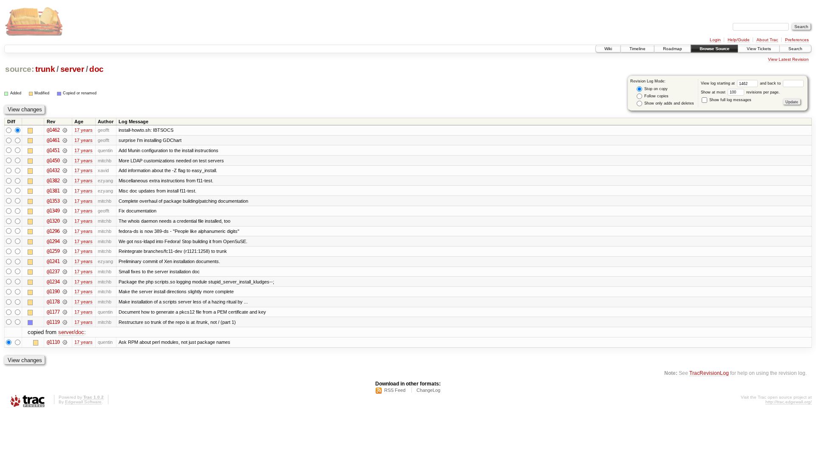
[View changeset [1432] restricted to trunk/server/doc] (64, 170)
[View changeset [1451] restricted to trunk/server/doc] (64, 150)
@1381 (53, 191)
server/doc (71, 332)
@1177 (53, 312)
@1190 (53, 292)
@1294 (53, 241)
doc (96, 69)
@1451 (53, 150)
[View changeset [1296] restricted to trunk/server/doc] (64, 231)
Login (715, 39)
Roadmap (672, 48)
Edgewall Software (83, 402)
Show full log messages (729, 100)
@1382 (53, 181)
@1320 (53, 221)
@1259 (53, 251)
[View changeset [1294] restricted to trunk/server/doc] (64, 241)
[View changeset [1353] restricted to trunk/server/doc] (64, 201)
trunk (45, 69)
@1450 (53, 161)
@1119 (53, 322)
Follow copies (656, 96)
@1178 (53, 302)
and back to (771, 83)
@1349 (53, 211)
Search (795, 48)
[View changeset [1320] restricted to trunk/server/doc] (64, 221)
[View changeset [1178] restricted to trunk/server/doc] (64, 302)
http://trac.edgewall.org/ (788, 402)
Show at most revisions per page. (740, 92)
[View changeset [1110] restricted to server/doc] (64, 342)
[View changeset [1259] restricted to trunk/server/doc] (64, 251)
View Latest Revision (788, 59)
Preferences (797, 39)
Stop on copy (655, 89)
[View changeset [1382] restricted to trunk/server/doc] (64, 181)
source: (19, 69)
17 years (83, 130)
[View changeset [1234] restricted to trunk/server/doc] (64, 282)
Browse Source (714, 48)
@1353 (53, 201)
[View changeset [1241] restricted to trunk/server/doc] (64, 261)
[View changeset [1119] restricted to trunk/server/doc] (64, 322)
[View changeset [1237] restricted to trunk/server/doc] (64, 272)
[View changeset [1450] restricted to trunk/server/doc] (64, 161)
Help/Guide (739, 39)
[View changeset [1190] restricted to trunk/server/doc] (64, 292)
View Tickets (759, 48)
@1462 (53, 130)
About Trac (767, 39)
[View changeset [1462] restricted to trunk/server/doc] (64, 130)
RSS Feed (394, 390)
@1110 (53, 342)
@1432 (53, 170)
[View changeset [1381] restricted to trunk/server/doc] (64, 191)
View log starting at (718, 83)
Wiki (608, 48)
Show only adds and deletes (668, 103)
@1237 (53, 272)
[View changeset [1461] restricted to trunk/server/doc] (64, 140)
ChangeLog (428, 390)
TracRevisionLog (709, 373)
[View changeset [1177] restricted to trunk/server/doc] (64, 312)
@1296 (53, 231)
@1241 (53, 261)
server (72, 69)
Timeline (637, 48)
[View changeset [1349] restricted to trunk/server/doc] (64, 211)
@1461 (53, 140)
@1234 (53, 282)
